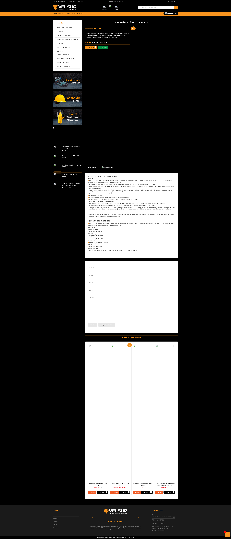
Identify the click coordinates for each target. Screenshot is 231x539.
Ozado (132, 537)
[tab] (92, 167)
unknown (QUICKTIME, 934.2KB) (98, 242)
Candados (61, 31)
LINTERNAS (60, 51)
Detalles (93, 492)
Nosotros (61, 13)
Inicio (55, 13)
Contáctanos (108, 167)
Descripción (92, 167)
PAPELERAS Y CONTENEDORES (66, 59)
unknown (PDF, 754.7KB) (96, 231)
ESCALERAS (60, 43)
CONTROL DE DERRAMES (64, 35)
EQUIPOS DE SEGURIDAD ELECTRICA (67, 39)
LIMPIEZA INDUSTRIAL (63, 47)
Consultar (104, 47)
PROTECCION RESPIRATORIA (100, 42)
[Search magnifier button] (176, 7)
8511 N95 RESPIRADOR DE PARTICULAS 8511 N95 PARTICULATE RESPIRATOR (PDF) (113, 250)
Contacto (80, 13)
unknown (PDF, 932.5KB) (96, 235)
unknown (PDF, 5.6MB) (95, 246)
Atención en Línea (172, 13)
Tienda (68, 13)
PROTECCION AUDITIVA (63, 66)
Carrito (74, 13)
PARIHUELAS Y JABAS (63, 62)
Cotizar (90, 47)
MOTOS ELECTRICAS (63, 55)
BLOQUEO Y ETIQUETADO (64, 28)
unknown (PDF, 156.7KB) (96, 239)
